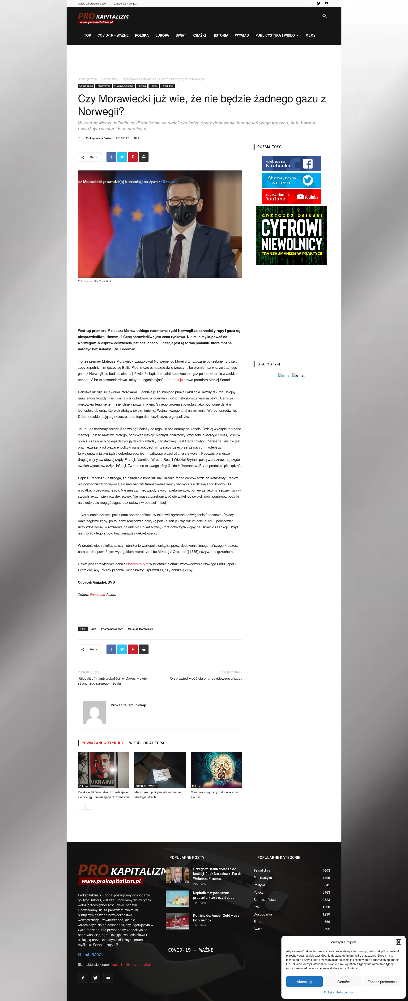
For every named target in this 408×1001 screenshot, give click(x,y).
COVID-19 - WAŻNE (146, 786)
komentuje (175, 379)
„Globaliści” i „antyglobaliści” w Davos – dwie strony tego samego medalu (112, 681)
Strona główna (87, 79)
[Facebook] (310, 3)
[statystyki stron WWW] (284, 375)
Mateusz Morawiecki (140, 629)
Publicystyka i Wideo (275, 35)
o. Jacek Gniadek (123, 85)
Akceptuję (304, 981)
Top (87, 35)
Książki (199, 35)
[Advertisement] (204, 61)
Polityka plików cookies (339, 992)
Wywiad (242, 35)
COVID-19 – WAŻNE (113, 35)
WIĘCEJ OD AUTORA (147, 743)
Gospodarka (109, 79)
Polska (142, 35)
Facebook (97, 594)
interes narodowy (112, 629)
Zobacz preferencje (382, 981)
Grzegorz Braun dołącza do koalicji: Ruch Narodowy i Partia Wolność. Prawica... (217, 873)
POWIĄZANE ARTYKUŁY (102, 743)
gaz (93, 629)
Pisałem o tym (137, 563)
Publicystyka (103, 85)
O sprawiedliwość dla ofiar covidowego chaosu (206, 678)
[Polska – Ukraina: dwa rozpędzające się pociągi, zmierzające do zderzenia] (103, 770)
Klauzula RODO (90, 954)
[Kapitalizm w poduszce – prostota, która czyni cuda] (177, 899)
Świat (181, 35)
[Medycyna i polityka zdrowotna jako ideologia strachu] (160, 770)
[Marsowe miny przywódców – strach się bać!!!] (216, 770)
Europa (162, 35)
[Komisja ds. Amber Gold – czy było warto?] (177, 921)
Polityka (141, 85)
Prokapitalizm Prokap (99, 138)
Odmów (343, 981)
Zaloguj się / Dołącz (125, 3)
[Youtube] (326, 3)
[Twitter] (318, 3)
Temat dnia (167, 85)
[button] (398, 942)
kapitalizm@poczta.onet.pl (131, 964)
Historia (220, 35)
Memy (310, 35)
